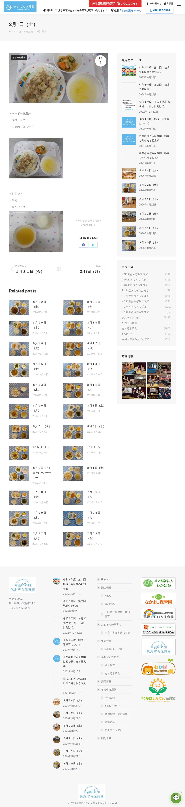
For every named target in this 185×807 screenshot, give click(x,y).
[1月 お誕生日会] (153, 393)
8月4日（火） (95, 447)
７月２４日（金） (93, 536)
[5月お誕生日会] (140, 381)
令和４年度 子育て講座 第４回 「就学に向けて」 (154, 104)
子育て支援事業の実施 (117, 632)
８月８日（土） (96, 405)
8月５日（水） (41, 447)
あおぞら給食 (18, 57)
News (108, 595)
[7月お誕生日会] (140, 368)
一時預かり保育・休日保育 (117, 614)
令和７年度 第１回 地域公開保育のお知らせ (154, 69)
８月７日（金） (42, 426)
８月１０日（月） (39, 408)
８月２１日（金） (93, 304)
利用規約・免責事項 (116, 713)
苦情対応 (110, 722)
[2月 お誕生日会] (140, 393)
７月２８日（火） (93, 515)
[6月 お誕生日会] (128, 381)
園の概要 (106, 587)
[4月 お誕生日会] (153, 381)
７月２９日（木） (39, 515)
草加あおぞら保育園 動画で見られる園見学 (154, 138)
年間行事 (106, 640)
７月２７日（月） (39, 536)
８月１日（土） (96, 467)
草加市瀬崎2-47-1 (130, 10)
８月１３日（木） (39, 387)
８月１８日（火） (39, 346)
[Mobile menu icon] (179, 7)
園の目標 (110, 603)
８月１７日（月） (93, 346)
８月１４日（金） (93, 366)
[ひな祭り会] (128, 393)
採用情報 (106, 681)
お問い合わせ (112, 705)
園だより (106, 738)
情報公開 (110, 697)
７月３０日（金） (39, 494)
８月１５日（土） (39, 366)
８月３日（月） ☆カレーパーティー (43, 472)
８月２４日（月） (149, 170)
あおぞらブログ (110, 657)
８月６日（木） (96, 426)
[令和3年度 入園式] (165, 381)
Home (104, 579)
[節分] (165, 393)
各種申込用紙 (108, 689)
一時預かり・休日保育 (161, 3)
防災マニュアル (113, 730)
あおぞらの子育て (111, 624)
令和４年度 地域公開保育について (154, 121)
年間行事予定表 (113, 649)
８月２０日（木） (39, 325)
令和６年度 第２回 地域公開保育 (154, 87)
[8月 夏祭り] (128, 368)
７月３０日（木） (93, 494)
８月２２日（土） (39, 304)
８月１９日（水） (93, 325)
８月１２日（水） (93, 387)
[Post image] (19, 307)
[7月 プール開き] (153, 368)
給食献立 (110, 665)
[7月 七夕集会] (165, 368)
